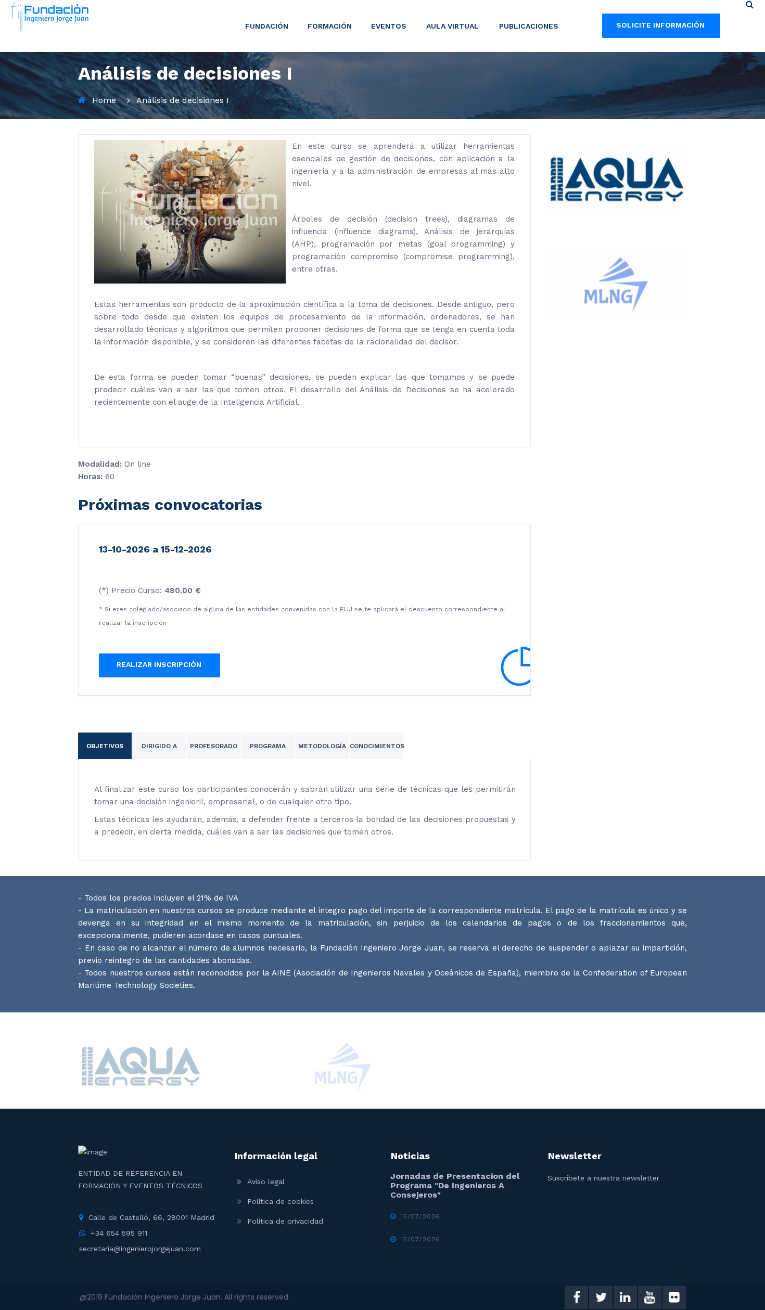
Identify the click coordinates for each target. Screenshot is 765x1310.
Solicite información (660, 25)
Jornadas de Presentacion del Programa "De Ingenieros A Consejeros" (454, 1185)
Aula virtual (452, 26)
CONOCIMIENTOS (377, 746)
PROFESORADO (213, 746)
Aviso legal (266, 1181)
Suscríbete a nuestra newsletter (603, 1178)
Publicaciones (528, 26)
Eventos (388, 26)
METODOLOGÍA (322, 746)
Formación (330, 26)
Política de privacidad (285, 1221)
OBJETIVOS (104, 746)
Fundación (266, 26)
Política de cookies (280, 1201)
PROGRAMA (268, 746)
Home (104, 100)
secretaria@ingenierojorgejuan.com (140, 1248)
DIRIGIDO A (159, 746)
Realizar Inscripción (159, 664)
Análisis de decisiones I (182, 100)
